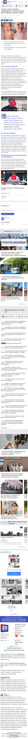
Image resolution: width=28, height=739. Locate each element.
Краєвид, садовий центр (7, 537)
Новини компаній (19, 642)
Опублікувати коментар (7, 214)
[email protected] (14, 735)
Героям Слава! (8, 6)
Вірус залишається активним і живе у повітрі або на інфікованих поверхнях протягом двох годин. (14, 140)
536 (9, 17)
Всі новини (21, 1)
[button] (2, 2)
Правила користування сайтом (14, 648)
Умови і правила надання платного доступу (14, 650)
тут (8, 659)
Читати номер (14, 573)
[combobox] (18, 231)
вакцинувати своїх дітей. (13, 129)
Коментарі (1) (5, 193)
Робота (20, 6)
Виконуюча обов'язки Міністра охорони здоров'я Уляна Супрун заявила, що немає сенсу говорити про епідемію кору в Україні (13, 120)
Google (4, 189)
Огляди (16, 644)
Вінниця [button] (9, 2)
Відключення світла (9, 316)
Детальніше (3, 637)
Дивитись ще (23, 304)
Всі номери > (14, 614)
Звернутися (17, 628)
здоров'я (4, 196)
